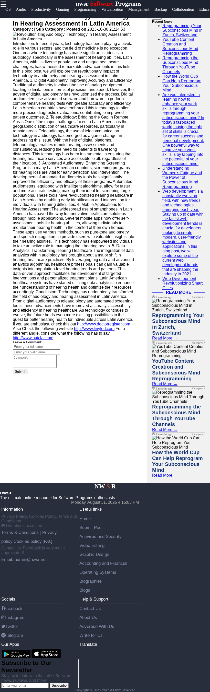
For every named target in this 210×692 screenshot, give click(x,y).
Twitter (11, 626)
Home (85, 518)
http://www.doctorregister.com (103, 324)
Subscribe (59, 685)
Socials (8, 599)
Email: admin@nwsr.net (24, 559)
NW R (105, 486)
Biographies (90, 581)
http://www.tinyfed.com (94, 328)
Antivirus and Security (100, 536)
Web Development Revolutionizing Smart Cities (182, 283)
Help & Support (93, 599)
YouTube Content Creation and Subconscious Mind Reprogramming (180, 46)
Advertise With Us (96, 626)
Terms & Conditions (20, 532)
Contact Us (90, 608)
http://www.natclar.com (33, 338)
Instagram (14, 617)
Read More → (164, 338)
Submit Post (91, 527)
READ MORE (178, 292)
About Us (88, 617)
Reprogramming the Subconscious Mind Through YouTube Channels (180, 65)
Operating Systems (97, 572)
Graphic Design (94, 554)
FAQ (48, 541)
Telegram (14, 635)
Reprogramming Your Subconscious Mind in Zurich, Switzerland (182, 30)
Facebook (13, 608)
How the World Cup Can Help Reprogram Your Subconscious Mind (181, 83)
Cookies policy (28, 541)
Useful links (90, 509)
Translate (88, 644)
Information (12, 509)
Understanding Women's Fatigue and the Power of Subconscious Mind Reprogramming (182, 177)
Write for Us (91, 635)
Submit (20, 371)
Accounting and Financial (103, 563)
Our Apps (10, 644)
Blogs (84, 590)
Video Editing (91, 545)
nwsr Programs (108, 3)
